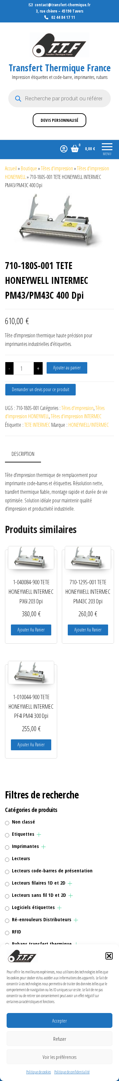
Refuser (59, 1038)
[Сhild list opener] (39, 834)
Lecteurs (21, 858)
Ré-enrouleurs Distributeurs (41, 919)
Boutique (29, 168)
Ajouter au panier (67, 367)
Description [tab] (23, 453)
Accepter (59, 1020)
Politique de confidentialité (72, 1072)
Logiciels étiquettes (33, 907)
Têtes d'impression (57, 168)
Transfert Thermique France (60, 67)
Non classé (23, 821)
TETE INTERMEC (37, 424)
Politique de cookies (38, 1072)
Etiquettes (23, 833)
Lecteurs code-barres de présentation (52, 870)
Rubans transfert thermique (42, 943)
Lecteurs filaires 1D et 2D (38, 882)
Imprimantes (25, 846)
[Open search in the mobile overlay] (59, 98)
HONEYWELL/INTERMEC (88, 424)
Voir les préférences (59, 1057)
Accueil (11, 168)
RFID (16, 931)
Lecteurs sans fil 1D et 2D (39, 895)
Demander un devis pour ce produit (40, 389)
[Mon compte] (63, 148)
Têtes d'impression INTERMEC (76, 416)
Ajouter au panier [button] (31, 629)
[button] (109, 956)
